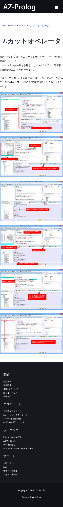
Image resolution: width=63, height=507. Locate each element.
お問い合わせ (9, 463)
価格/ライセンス (10, 389)
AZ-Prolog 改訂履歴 (12, 418)
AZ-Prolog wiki (9, 441)
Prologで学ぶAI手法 (12, 437)
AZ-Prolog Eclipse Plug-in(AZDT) (18, 448)
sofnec (37, 497)
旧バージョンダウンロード (15, 415)
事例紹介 (7, 396)
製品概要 (7, 381)
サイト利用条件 (10, 474)
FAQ (5, 467)
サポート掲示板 (10, 471)
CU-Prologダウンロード (14, 422)
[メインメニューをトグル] (56, 7)
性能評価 (7, 385)
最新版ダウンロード (12, 411)
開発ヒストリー (10, 393)
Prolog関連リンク (11, 445)
